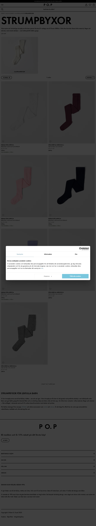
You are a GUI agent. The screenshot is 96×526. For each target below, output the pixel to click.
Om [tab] (76, 254)
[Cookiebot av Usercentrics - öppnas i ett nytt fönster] (80, 248)
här (42, 268)
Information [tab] (48, 254)
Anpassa (47, 276)
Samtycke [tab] (20, 254)
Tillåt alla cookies (75, 276)
